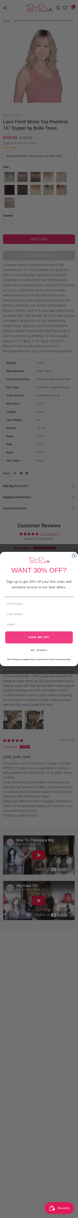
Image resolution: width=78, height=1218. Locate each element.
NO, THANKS (39, 650)
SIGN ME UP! (39, 637)
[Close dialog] (74, 556)
